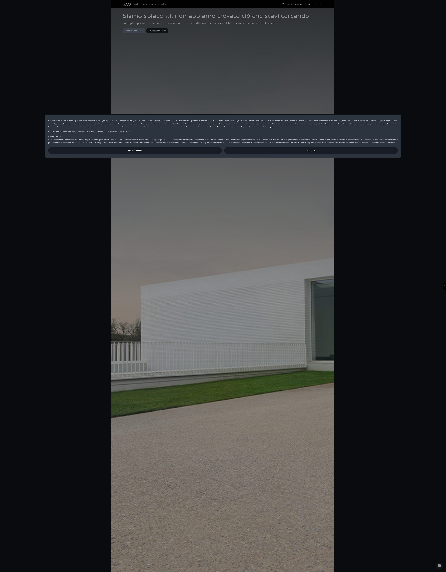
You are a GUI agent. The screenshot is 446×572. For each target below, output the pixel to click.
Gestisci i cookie (135, 150)
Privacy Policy (238, 127)
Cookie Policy (215, 127)
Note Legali (268, 127)
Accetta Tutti (311, 150)
